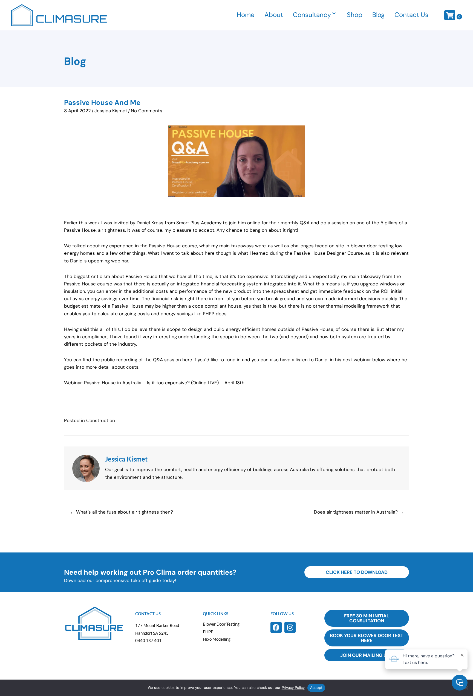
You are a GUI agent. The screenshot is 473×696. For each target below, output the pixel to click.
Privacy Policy (293, 687)
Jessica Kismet (110, 111)
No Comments (146, 111)
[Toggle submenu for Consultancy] (334, 13)
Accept (316, 687)
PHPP (208, 631)
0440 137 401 (148, 640)
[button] (276, 627)
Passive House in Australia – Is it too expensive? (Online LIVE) (151, 383)
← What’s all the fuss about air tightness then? (121, 512)
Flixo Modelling (216, 639)
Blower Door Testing (221, 623)
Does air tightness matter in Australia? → (359, 512)
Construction (100, 420)
